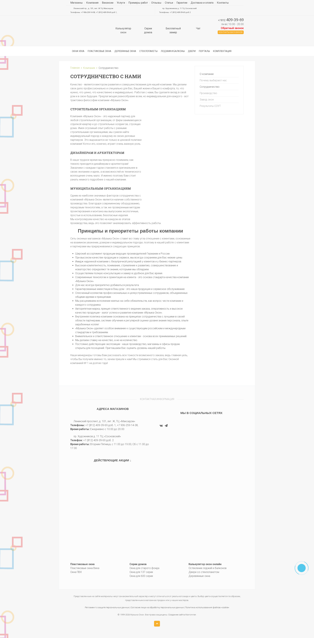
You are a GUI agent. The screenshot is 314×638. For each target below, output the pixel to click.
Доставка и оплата (202, 2)
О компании (207, 74)
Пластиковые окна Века (84, 568)
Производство (208, 93)
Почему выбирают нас (213, 80)
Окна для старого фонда (144, 568)
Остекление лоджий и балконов (208, 568)
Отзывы (156, 2)
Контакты (223, 2)
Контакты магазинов (231, 32)
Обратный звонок (232, 28)
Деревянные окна (125, 51)
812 (231, 20)
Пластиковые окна (99, 51)
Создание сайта (176, 614)
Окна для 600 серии (141, 576)
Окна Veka (78, 51)
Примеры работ (138, 2)
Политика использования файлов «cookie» (207, 607)
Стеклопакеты (148, 51)
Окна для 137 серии (141, 572)
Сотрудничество (209, 86)
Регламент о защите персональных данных (107, 607)
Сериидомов (148, 30)
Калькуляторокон (123, 30)
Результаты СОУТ (210, 106)
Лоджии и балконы (173, 51)
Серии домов (138, 564)
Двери (192, 51)
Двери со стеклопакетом (204, 572)
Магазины (76, 2)
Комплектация (222, 51)
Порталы (204, 51)
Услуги (121, 2)
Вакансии (107, 2)
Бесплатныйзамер (173, 30)
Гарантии (181, 2)
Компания (92, 2)
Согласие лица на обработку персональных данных (157, 607)
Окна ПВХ (76, 572)
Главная (75, 67)
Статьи (169, 2)
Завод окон (207, 99)
